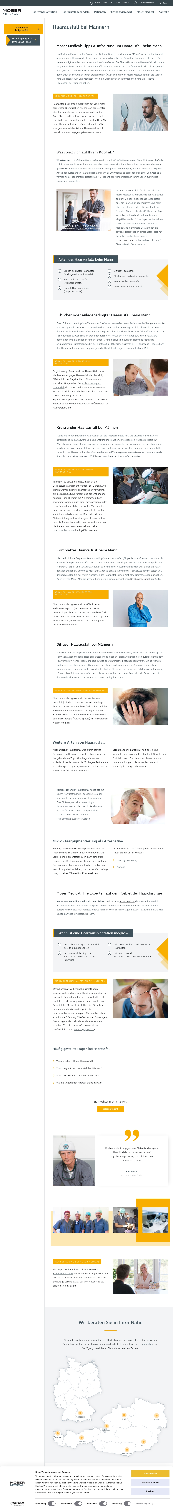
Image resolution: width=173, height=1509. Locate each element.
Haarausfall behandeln (76, 12)
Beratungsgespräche (126, 240)
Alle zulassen (150, 1473)
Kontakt (164, 12)
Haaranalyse (147, 1344)
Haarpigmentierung (127, 860)
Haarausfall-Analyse (63, 1273)
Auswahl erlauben (150, 1482)
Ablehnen (150, 1491)
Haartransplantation (44, 12)
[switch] (78, 1503)
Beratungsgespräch (140, 579)
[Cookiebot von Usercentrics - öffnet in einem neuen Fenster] (17, 1504)
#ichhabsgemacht (121, 12)
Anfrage (121, 867)
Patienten (100, 12)
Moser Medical (145, 12)
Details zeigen (143, 1504)
